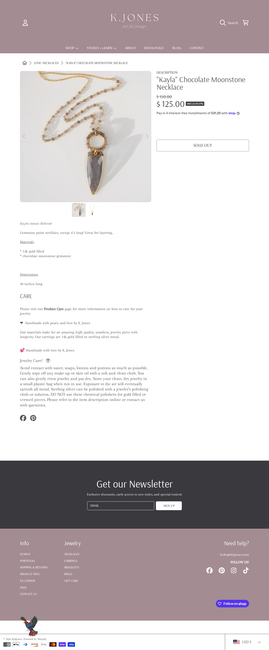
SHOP (70, 47)
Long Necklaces (46, 63)
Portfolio (27, 560)
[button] (230, 22)
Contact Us (28, 594)
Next (146, 136)
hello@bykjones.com (234, 555)
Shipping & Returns (33, 567)
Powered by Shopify (35, 639)
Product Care (54, 309)
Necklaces (71, 554)
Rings (68, 574)
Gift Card (71, 580)
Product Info (30, 574)
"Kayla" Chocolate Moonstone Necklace (97, 63)
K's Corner (27, 580)
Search (25, 554)
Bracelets (71, 567)
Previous (24, 136)
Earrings (70, 560)
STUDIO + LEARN (100, 47)
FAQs (23, 587)
